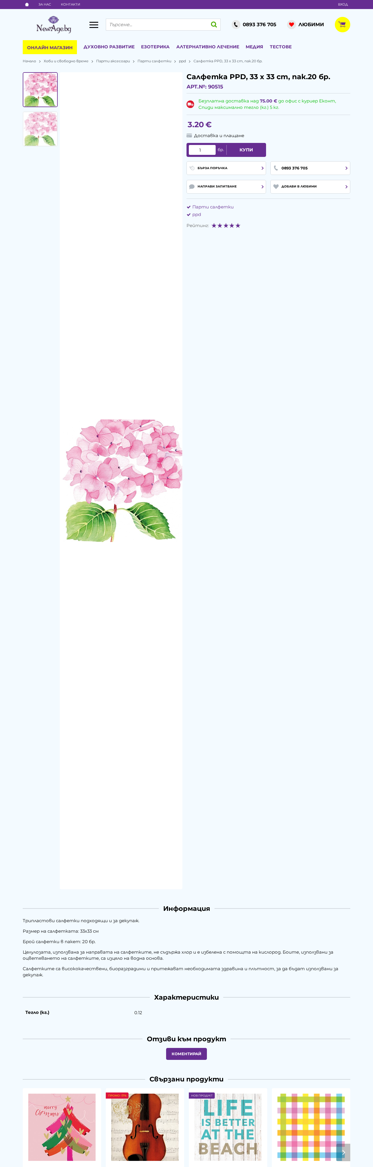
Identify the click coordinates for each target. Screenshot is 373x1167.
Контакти (70, 4)
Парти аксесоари (113, 61)
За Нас (44, 4)
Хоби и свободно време (66, 61)
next (343, 1152)
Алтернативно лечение (207, 46)
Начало (29, 61)
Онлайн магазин (50, 47)
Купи (246, 150)
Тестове (281, 46)
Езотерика (155, 46)
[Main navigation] (94, 25)
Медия (254, 46)
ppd (182, 61)
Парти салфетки (154, 61)
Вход (343, 4)
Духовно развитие (109, 46)
